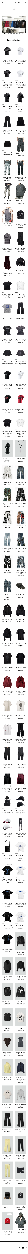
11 (17, 33)
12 (19, 33)
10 (16, 33)
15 (23, 33)
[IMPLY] (14, 9)
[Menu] (2, 2)
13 (20, 33)
